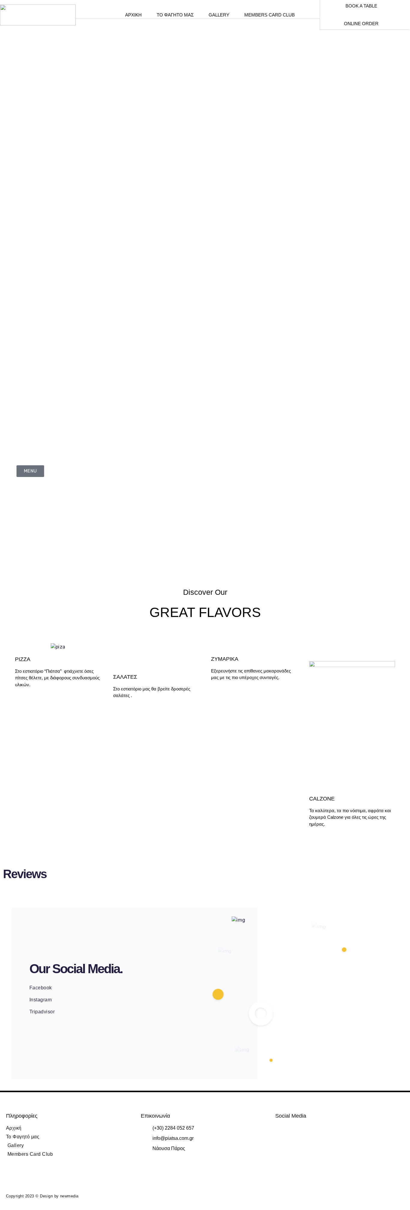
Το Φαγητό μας (175, 14)
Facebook (40, 987)
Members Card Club (269, 14)
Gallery (219, 14)
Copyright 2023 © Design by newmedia (42, 1196)
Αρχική (133, 14)
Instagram (40, 999)
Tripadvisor (42, 1011)
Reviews (25, 874)
